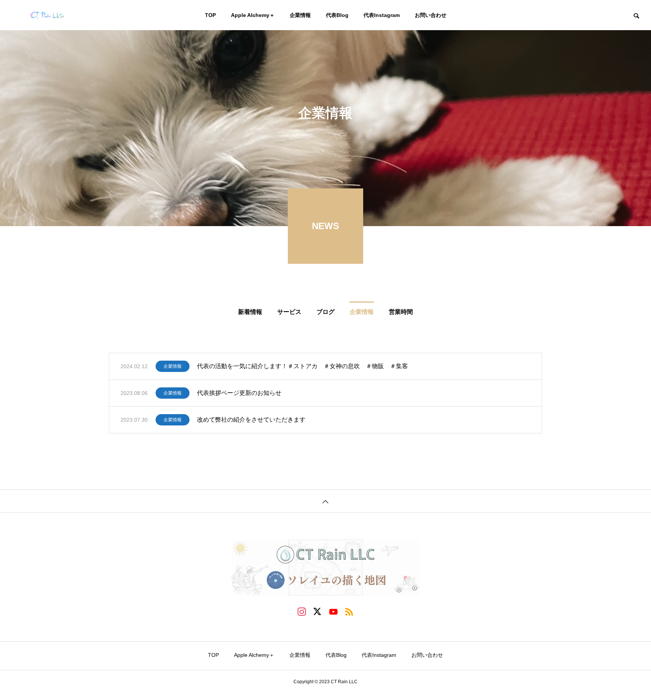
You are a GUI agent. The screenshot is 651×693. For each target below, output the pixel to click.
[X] (317, 611)
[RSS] (349, 611)
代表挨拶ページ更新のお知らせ (239, 393)
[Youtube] (333, 611)
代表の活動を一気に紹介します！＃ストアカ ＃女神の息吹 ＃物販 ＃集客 (302, 366)
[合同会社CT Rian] (66, 15)
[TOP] (325, 501)
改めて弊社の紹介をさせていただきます (251, 419)
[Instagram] (302, 611)
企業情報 (173, 366)
